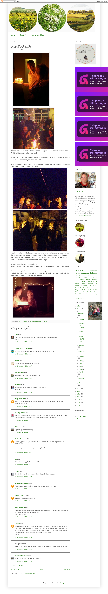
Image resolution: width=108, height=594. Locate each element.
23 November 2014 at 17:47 (23, 489)
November (81, 319)
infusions (89, 296)
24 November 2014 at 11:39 (23, 537)
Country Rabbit (20, 413)
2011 (79, 394)
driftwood (18, 427)
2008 (79, 402)
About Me (23, 35)
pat (16, 459)
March (81, 372)
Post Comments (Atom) (27, 573)
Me (95, 275)
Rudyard (84, 292)
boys (83, 281)
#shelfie (90, 285)
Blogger (62, 583)
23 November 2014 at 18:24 (23, 501)
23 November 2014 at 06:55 (23, 406)
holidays (93, 273)
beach (88, 294)
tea (83, 298)
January (81, 383)
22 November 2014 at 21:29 (23, 342)
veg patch (83, 285)
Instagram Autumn (81, 326)
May (91, 290)
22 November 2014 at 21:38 (23, 354)
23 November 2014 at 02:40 (23, 392)
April (80, 369)
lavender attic (19, 372)
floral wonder (91, 279)
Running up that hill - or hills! (81, 338)
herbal (81, 296)
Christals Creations (21, 556)
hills (85, 296)
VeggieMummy (20, 399)
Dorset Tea (78, 288)
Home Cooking (37, 35)
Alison (17, 360)
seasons (79, 270)
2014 (79, 309)
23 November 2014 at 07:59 (23, 420)
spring (80, 298)
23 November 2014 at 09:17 (23, 432)
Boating (95, 285)
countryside (79, 279)
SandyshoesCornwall (22, 483)
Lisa (16, 334)
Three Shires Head (80, 294)
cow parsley (93, 294)
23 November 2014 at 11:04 (23, 465)
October (81, 345)
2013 (79, 388)
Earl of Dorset (87, 288)
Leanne (17, 523)
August (81, 356)
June (81, 363)
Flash (83, 290)
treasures (85, 273)
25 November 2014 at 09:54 (23, 549)
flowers (77, 296)
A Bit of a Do (81, 332)
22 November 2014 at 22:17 (23, 366)
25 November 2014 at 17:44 (23, 561)
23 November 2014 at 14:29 (23, 477)
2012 (79, 391)
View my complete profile (83, 216)
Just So (88, 290)
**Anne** (18, 384)
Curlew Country (20, 439)
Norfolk (95, 290)
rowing (77, 298)
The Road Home (92, 292)
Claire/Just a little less (22, 348)
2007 (79, 405)
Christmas (93, 271)
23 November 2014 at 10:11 (23, 452)
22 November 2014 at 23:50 (23, 378)
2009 (79, 399)
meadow (94, 296)
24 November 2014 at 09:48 (23, 517)
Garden (78, 281)
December (81, 313)
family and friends (86, 277)
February (81, 378)
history (84, 283)
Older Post (66, 570)
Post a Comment (18, 565)
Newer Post (15, 570)
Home (12, 35)
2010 (79, 397)
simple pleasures (83, 275)
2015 (79, 306)
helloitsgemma (20, 507)
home (77, 273)
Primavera (78, 292)
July (80, 360)
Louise (17, 471)
